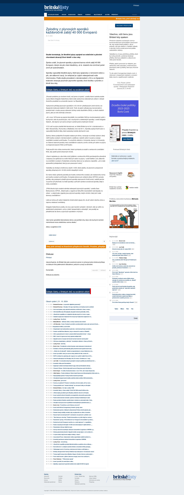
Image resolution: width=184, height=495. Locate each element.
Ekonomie (46, 478)
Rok (127, 309)
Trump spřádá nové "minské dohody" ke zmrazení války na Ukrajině (71, 385)
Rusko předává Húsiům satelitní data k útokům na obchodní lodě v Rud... (73, 400)
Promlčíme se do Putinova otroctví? (70, 405)
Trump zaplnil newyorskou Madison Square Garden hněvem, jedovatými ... (73, 454)
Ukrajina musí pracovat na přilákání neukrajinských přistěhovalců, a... (72, 402)
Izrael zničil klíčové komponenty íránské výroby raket (67, 407)
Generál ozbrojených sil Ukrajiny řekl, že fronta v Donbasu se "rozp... (72, 358)
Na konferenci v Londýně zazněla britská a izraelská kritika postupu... (72, 447)
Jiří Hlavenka (57, 324)
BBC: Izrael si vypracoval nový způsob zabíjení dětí (67, 336)
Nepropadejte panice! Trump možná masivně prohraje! (68, 375)
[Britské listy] (68, 89)
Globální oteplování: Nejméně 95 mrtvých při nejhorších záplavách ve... (72, 317)
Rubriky (88, 14)
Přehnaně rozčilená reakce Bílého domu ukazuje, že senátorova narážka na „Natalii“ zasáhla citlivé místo (124, 280)
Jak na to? (114, 161)
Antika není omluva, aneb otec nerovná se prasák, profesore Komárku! (123, 267)
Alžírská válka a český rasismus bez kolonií (74, 321)
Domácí (60, 476)
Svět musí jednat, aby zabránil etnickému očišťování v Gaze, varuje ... (72, 309)
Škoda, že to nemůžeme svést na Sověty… (124, 243)
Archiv (64, 14)
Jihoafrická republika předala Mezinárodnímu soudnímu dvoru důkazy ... (72, 444)
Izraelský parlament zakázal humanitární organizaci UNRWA (69, 439)
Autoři (107, 14)
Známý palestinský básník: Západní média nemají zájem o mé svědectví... (73, 432)
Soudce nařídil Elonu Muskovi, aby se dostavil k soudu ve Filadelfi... (71, 331)
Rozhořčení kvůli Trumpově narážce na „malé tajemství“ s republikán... (72, 422)
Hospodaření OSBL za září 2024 (61, 326)
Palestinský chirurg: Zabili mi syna (62, 427)
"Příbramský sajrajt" (68, 459)
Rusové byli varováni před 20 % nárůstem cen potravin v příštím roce (72, 415)
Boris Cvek (56, 346)
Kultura (46, 480)
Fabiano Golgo (123, 258)
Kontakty (77, 478)
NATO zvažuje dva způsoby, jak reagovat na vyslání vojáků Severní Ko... (72, 356)
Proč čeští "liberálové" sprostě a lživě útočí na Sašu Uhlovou (125, 273)
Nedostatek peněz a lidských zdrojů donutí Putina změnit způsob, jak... (72, 410)
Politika (60, 478)
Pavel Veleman (57, 459)
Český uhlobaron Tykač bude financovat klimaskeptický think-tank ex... (80, 373)
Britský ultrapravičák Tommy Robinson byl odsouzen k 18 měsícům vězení (73, 451)
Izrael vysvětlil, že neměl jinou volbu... (63, 461)
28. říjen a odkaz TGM (68, 388)
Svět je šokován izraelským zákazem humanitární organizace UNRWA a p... (73, 429)
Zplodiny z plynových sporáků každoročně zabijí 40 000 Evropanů (71, 464)
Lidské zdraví (52, 235)
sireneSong (64, 442)
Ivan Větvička (122, 264)
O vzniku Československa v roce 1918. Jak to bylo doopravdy (78, 371)
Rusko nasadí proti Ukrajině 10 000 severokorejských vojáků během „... (72, 425)
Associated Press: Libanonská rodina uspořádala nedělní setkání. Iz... (72, 437)
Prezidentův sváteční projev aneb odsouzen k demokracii (75, 346)
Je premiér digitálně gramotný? (71, 304)
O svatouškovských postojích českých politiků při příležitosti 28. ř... (77, 361)
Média (60, 480)
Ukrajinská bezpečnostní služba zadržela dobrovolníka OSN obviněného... (73, 378)
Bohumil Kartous (58, 304)
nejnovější (95, 270)
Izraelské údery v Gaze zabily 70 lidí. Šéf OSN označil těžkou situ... (71, 390)
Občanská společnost (49, 482)
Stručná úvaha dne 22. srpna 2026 (123, 249)
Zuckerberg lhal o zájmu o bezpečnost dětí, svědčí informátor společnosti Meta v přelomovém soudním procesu (124, 296)
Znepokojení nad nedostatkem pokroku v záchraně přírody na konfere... (72, 329)
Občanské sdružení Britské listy (62, 490)
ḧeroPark (63, 319)
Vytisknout (51, 241)
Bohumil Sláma (57, 388)
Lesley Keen (56, 319)
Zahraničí (46, 476)
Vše (132, 309)
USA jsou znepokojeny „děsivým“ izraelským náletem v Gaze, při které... (73, 341)
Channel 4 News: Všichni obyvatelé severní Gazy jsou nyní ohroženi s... (72, 368)
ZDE (59, 227)
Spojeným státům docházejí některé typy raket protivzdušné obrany (71, 366)
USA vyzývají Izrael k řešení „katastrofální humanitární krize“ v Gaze (72, 334)
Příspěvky (114, 14)
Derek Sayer (56, 371)
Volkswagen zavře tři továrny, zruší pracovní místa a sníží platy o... (71, 449)
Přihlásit (136, 5)
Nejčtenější (113, 236)
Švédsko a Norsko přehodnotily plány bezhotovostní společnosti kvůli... (72, 348)
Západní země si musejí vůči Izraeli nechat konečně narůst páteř (70, 339)
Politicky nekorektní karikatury (123, 200)
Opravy (76, 480)
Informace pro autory (94, 480)
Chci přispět (127, 139)
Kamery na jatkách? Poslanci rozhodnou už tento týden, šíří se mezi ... (72, 383)
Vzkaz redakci (92, 478)
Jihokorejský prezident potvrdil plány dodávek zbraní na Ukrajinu (71, 393)
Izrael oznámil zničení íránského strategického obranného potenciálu (72, 395)
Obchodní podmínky (80, 484)
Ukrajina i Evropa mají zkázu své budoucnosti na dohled (78, 307)
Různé (60, 482)
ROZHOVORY (72, 14)
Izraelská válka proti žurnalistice (62, 363)
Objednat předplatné (124, 25)
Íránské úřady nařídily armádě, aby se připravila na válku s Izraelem (71, 412)
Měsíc (122, 309)
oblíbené (103, 270)
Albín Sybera (56, 373)
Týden (116, 309)
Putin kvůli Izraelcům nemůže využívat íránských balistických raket (71, 397)
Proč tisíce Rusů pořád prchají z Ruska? (124, 302)
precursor (63, 380)
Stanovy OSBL (93, 476)
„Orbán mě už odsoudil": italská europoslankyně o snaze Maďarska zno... (73, 351)
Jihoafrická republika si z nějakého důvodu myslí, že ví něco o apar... (71, 314)
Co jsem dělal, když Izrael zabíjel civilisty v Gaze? (66, 434)
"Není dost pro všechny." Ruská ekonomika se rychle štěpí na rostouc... (72, 417)
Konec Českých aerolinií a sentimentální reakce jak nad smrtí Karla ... (80, 324)
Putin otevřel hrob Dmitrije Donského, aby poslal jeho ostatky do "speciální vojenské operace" (123, 288)
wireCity (63, 344)
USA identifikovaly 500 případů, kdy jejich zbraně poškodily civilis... (71, 312)
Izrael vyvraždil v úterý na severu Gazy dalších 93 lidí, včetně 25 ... (71, 353)
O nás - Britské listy (80, 476)
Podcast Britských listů (121, 149)
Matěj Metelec (57, 321)
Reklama (77, 482)
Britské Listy (124, 478)
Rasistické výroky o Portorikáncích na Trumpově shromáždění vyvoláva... (73, 420)
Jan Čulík (55, 361)
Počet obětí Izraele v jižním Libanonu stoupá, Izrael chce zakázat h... (71, 456)
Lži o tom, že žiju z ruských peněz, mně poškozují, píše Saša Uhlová (122, 254)
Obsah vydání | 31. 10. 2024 (57, 301)
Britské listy (57, 8)
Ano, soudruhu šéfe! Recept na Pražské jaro (124, 260)
